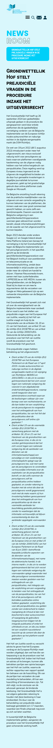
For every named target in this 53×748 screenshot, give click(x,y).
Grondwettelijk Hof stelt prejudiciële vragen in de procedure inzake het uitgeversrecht (26, 54)
